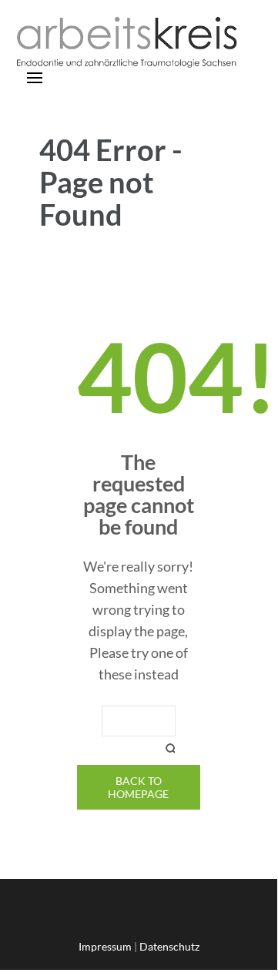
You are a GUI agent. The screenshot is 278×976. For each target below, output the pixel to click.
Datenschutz (169, 946)
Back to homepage (138, 787)
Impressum (105, 946)
